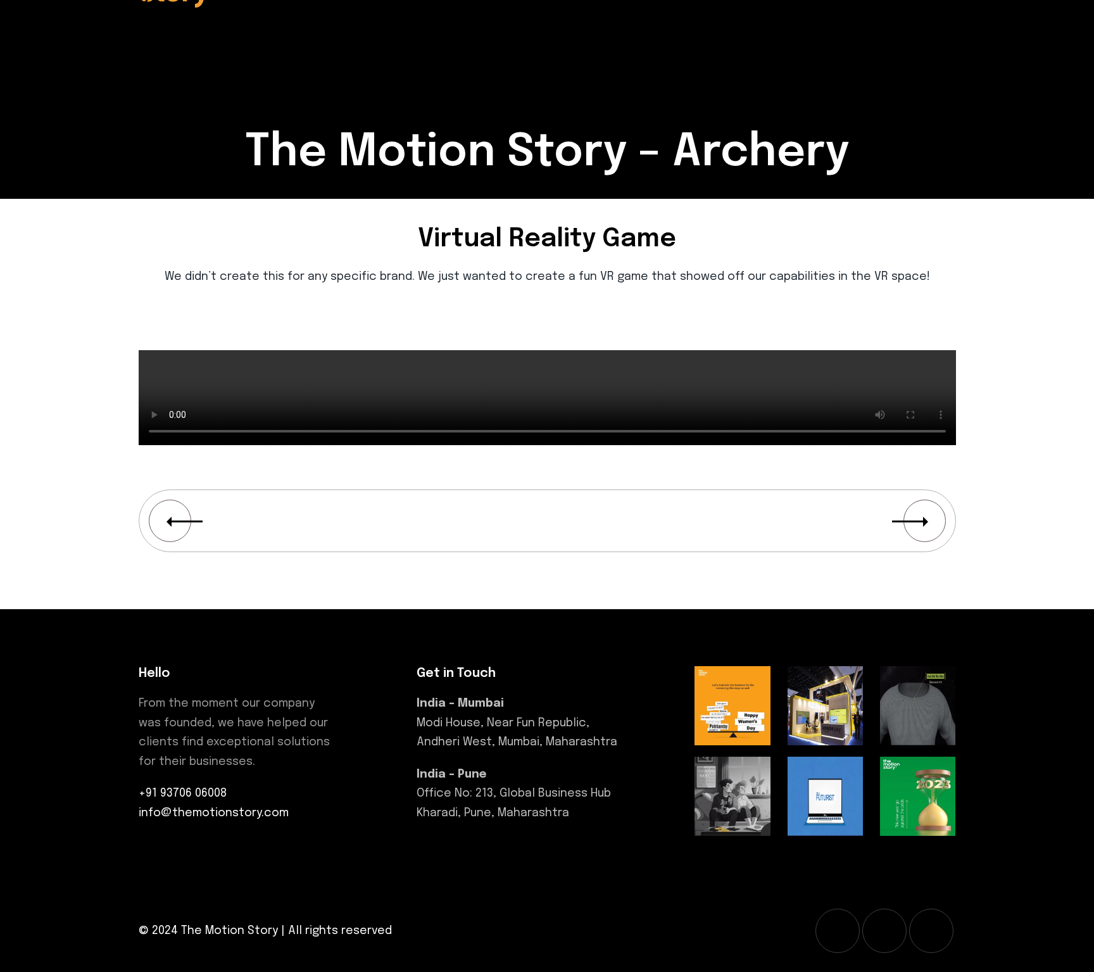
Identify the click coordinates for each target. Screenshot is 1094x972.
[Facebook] (837, 931)
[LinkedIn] (931, 931)
